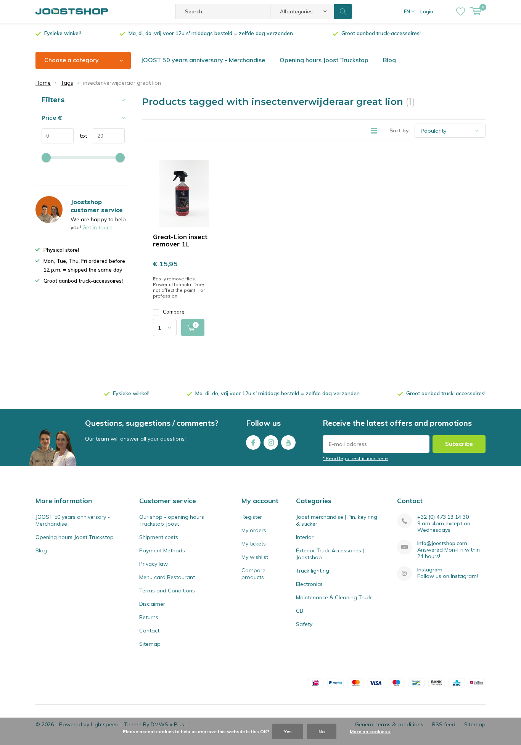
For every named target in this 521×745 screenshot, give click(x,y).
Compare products (253, 574)
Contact (149, 630)
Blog (389, 60)
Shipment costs (158, 537)
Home (43, 82)
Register (251, 516)
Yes (288, 731)
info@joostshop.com (442, 543)
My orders (253, 530)
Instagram (271, 442)
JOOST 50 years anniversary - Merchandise (203, 60)
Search (343, 11)
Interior (305, 537)
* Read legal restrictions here (355, 458)
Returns (148, 617)
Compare (174, 312)
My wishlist (254, 557)
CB (299, 610)
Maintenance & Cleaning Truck (334, 597)
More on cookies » (370, 731)
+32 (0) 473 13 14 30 (443, 517)
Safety (304, 624)
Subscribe (459, 443)
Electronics (309, 584)
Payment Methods (162, 550)
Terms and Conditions (167, 590)
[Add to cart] (192, 327)
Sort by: (399, 130)
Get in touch (97, 227)
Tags (67, 82)
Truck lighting (312, 570)
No (321, 731)
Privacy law (153, 563)
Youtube (288, 442)
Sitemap (150, 643)
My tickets (253, 543)
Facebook (253, 442)
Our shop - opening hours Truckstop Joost (171, 520)
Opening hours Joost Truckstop (324, 60)
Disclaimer (152, 603)
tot (80, 135)
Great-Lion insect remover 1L (180, 240)
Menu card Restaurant (167, 577)
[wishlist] (460, 11)
